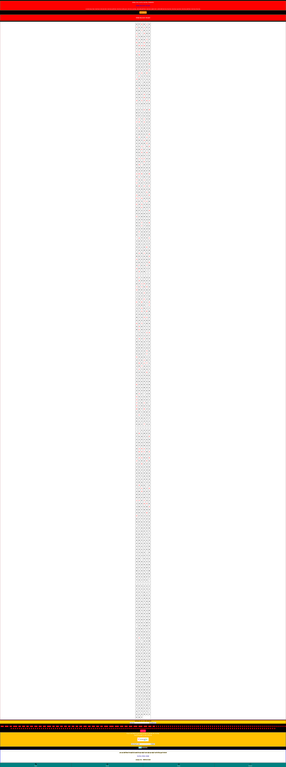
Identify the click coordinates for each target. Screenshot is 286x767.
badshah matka (85, 726)
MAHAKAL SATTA (145, 726)
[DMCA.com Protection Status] (143, 748)
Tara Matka (53, 726)
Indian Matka (61, 726)
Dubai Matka (73, 726)
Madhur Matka (2, 726)
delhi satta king (93, 726)
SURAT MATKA (126, 726)
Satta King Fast (31, 726)
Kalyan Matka (81, 726)
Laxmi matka (89, 726)
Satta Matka (20, 726)
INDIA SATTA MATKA (117, 726)
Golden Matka (57, 726)
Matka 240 (69, 726)
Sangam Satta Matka (106, 726)
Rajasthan (154, 726)
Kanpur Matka (44, 726)
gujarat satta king (6, 726)
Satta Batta (11, 726)
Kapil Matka (77, 726)
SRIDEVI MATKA (121, 726)
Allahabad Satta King (49, 726)
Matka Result (65, 726)
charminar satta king (15, 726)
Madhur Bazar (40, 726)
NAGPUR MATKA (130, 726)
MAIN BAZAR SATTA (140, 726)
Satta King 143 (23, 726)
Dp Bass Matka (36, 726)
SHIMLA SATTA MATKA (111, 726)
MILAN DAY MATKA (135, 726)
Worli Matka (102, 726)
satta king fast (97, 726)
